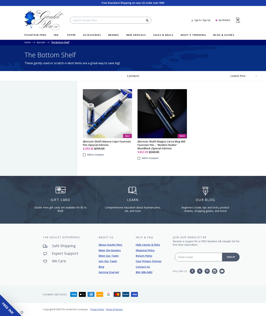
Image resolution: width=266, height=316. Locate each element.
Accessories (92, 35)
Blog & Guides (223, 35)
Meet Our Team (109, 255)
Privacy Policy (97, 309)
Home (27, 42)
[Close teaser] (22, 312)
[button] (11, 305)
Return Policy (144, 255)
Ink (56, 35)
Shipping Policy (145, 250)
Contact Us (143, 266)
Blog (101, 266)
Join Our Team (108, 261)
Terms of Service (114, 309)
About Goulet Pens (110, 244)
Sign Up (231, 257)
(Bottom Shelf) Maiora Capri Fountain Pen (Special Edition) (107, 143)
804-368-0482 (144, 272)
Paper (71, 35)
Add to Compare (95, 154)
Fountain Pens (35, 35)
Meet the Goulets (110, 250)
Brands (113, 35)
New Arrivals (136, 35)
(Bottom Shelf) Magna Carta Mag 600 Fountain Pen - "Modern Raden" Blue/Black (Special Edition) (161, 145)
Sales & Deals (163, 35)
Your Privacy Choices (148, 261)
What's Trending (193, 35)
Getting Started (109, 272)
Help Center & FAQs (148, 244)
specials (41, 42)
